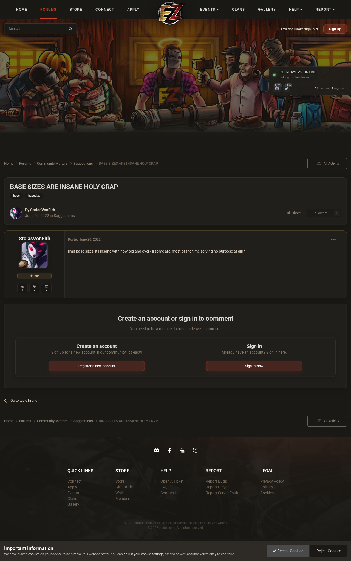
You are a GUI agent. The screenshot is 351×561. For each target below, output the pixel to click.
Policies (266, 487)
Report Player (217, 487)
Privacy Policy (272, 481)
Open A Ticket (172, 481)
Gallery (73, 504)
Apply (72, 487)
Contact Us (169, 493)
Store (119, 481)
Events (73, 493)
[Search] (70, 29)
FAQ (164, 487)
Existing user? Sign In (298, 29)
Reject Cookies (328, 551)
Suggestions (64, 215)
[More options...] (333, 239)
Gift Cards (124, 487)
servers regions (329, 88)
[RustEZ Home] (171, 13)
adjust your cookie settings (143, 554)
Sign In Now (254, 366)
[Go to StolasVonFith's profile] (16, 213)
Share (295, 213)
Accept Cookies (289, 551)
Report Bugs (216, 481)
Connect (74, 481)
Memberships (126, 498)
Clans (72, 498)
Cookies (267, 493)
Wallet (120, 493)
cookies (33, 554)
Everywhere (52, 28)
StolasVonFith (42, 210)
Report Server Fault (222, 493)
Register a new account (96, 366)
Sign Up (335, 29)
